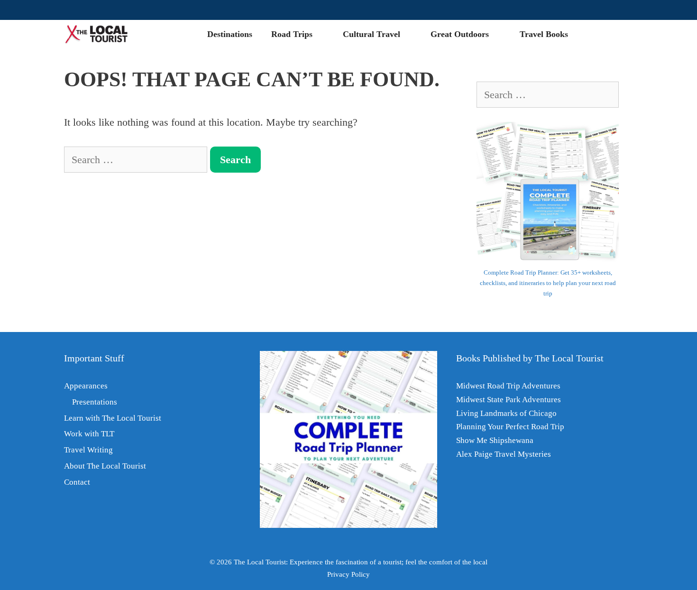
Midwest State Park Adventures (508, 399)
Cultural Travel (371, 34)
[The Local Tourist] (100, 34)
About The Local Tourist (105, 465)
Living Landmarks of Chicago (506, 413)
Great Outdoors (460, 34)
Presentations (94, 401)
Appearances (86, 385)
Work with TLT (89, 433)
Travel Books (544, 34)
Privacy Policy (348, 574)
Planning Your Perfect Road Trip (510, 426)
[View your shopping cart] (590, 34)
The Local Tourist (260, 562)
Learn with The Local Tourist (112, 418)
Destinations (229, 34)
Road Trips (291, 34)
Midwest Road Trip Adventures (508, 385)
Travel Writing (88, 449)
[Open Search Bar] (618, 34)
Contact (77, 482)
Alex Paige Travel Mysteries (503, 454)
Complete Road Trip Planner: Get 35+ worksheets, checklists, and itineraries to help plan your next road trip (548, 283)
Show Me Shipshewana (494, 440)
